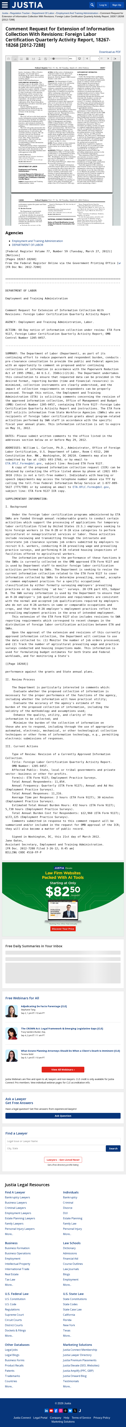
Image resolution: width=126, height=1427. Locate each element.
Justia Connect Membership (80, 1350)
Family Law (69, 1223)
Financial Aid (70, 1258)
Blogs (66, 1274)
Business (11, 1243)
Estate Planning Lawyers (20, 1218)
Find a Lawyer (16, 1133)
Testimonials (71, 1381)
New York (69, 1325)
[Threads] (65, 1411)
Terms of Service (81, 1417)
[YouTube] (51, 1411)
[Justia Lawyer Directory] (80, 1411)
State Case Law (72, 1309)
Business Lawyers (16, 1202)
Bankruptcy (70, 1197)
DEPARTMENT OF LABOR (27, 245)
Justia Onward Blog (75, 1376)
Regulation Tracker (20, 13)
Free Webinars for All (22, 998)
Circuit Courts (13, 1320)
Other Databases (17, 1345)
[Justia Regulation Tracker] (27, 5)
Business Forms (14, 1360)
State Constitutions (75, 1299)
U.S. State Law (73, 1294)
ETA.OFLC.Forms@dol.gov (23, 463)
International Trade (17, 1269)
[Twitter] (75, 1411)
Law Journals (71, 1269)
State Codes (70, 1304)
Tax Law (10, 1279)
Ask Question (63, 1115)
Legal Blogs (12, 1355)
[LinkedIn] (46, 1411)
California (69, 1315)
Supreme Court (14, 1315)
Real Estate (12, 1274)
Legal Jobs (11, 1350)
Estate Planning (72, 1218)
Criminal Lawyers (15, 1208)
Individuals (71, 1192)
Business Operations (18, 1253)
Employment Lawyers (18, 1213)
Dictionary (69, 1248)
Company (55, 1417)
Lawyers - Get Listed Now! (63, 1159)
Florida (67, 1320)
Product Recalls (14, 1365)
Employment (12, 1258)
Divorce (67, 1208)
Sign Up (116, 5)
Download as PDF (110, 52)
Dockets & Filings (15, 1330)
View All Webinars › (63, 1069)
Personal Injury (72, 1229)
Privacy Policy (102, 1417)
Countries (11, 1381)
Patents (9, 1370)
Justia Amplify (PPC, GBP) (78, 1370)
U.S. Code (10, 1304)
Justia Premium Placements (79, 1360)
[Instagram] (61, 1411)
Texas (66, 1330)
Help (66, 1417)
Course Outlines (73, 1264)
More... (9, 1234)
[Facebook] (56, 1411)
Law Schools (72, 1243)
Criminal (68, 1202)
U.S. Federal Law (17, 1294)
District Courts (14, 1325)
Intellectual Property (17, 1264)
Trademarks (12, 1376)
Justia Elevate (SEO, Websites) (81, 1365)
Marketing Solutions (77, 1345)
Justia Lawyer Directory (77, 1355)
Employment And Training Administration (77, 13)
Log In (103, 5)
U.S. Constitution (15, 1299)
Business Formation (17, 1248)
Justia (5, 13)
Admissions (70, 1253)
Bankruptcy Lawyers (17, 1197)
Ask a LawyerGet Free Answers (19, 1101)
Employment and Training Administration (37, 241)
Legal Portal (40, 1417)
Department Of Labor (43, 13)
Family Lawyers (14, 1223)
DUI (65, 1213)
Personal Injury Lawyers (20, 1229)
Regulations (12, 1309)
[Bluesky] (70, 1411)
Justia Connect (22, 1417)
